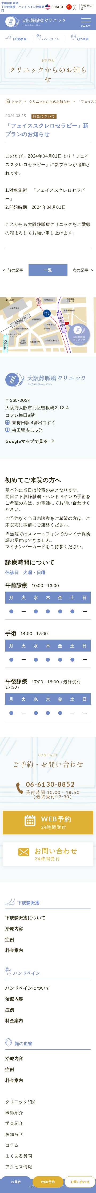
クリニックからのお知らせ (49, 101)
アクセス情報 (18, 1166)
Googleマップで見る (26, 441)
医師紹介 (14, 1112)
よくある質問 (18, 1155)
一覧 (48, 270)
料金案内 (14, 950)
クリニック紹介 (21, 1101)
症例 (9, 939)
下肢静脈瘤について (25, 917)
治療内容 (14, 928)
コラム (12, 1144)
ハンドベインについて (27, 987)
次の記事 (83, 270)
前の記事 (13, 270)
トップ (16, 101)
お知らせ (14, 1133)
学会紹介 (14, 1123)
